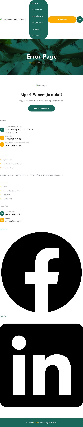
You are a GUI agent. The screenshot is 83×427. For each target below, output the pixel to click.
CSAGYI (32, 63)
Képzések (36, 10)
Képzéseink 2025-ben (11, 191)
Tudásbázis (7, 195)
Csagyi (33, 3)
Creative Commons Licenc (12, 164)
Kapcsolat (36, 36)
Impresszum (7, 160)
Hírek (5, 187)
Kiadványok (37, 16)
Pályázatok (36, 23)
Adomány (63, 19)
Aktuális (35, 29)
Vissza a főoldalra (42, 108)
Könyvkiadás (7, 199)
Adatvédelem (8, 168)
